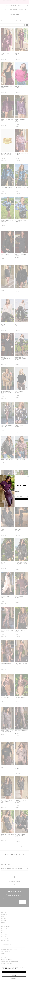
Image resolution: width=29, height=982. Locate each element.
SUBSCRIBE (21, 499)
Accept (14, 971)
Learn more (13, 968)
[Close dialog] (28, 476)
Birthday (17, 494)
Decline (14, 975)
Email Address (17, 491)
